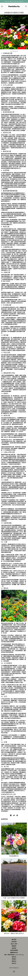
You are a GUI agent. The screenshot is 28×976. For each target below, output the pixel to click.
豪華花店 (14, 961)
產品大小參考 (14, 944)
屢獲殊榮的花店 (14, 952)
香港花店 (14, 957)
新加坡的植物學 (14, 950)
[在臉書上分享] (10, 815)
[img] (14, 971)
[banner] (14, 6)
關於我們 (14, 939)
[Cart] (26, 6)
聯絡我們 (14, 946)
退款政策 (14, 948)
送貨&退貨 (14, 941)
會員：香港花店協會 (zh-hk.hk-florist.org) (14, 954)
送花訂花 (14, 963)
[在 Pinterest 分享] (17, 815)
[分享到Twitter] (14, 815)
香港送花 (14, 959)
